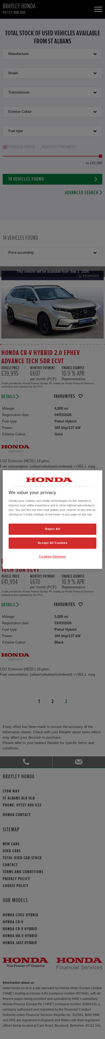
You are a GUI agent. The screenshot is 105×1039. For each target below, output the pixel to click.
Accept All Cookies (52, 542)
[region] (53, 519)
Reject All (52, 528)
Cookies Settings (52, 556)
